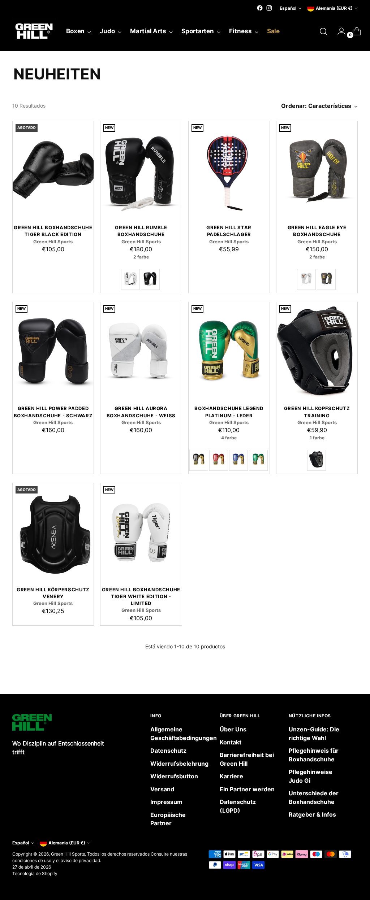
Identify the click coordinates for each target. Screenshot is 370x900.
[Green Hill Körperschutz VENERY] (53, 531)
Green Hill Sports (68, 854)
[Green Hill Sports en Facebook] (260, 8)
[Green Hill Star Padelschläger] (229, 169)
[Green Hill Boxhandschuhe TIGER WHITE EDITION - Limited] (140, 531)
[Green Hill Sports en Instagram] (269, 8)
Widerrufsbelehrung (179, 763)
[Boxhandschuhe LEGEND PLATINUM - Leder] (229, 350)
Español (288, 8)
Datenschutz (168, 750)
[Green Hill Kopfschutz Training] (316, 350)
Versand (162, 789)
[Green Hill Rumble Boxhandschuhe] (140, 169)
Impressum (166, 802)
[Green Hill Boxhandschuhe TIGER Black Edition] (53, 169)
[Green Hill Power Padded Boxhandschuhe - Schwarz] (53, 350)
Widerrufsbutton (174, 776)
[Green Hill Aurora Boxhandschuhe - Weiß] (140, 350)
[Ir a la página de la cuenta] (338, 31)
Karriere (231, 776)
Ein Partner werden (247, 789)
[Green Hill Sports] (34, 31)
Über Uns (233, 729)
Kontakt (230, 742)
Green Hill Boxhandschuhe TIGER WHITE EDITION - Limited (141, 596)
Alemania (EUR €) (334, 8)
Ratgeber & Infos (312, 814)
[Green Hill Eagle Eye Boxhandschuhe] (316, 169)
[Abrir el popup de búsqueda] (323, 31)
